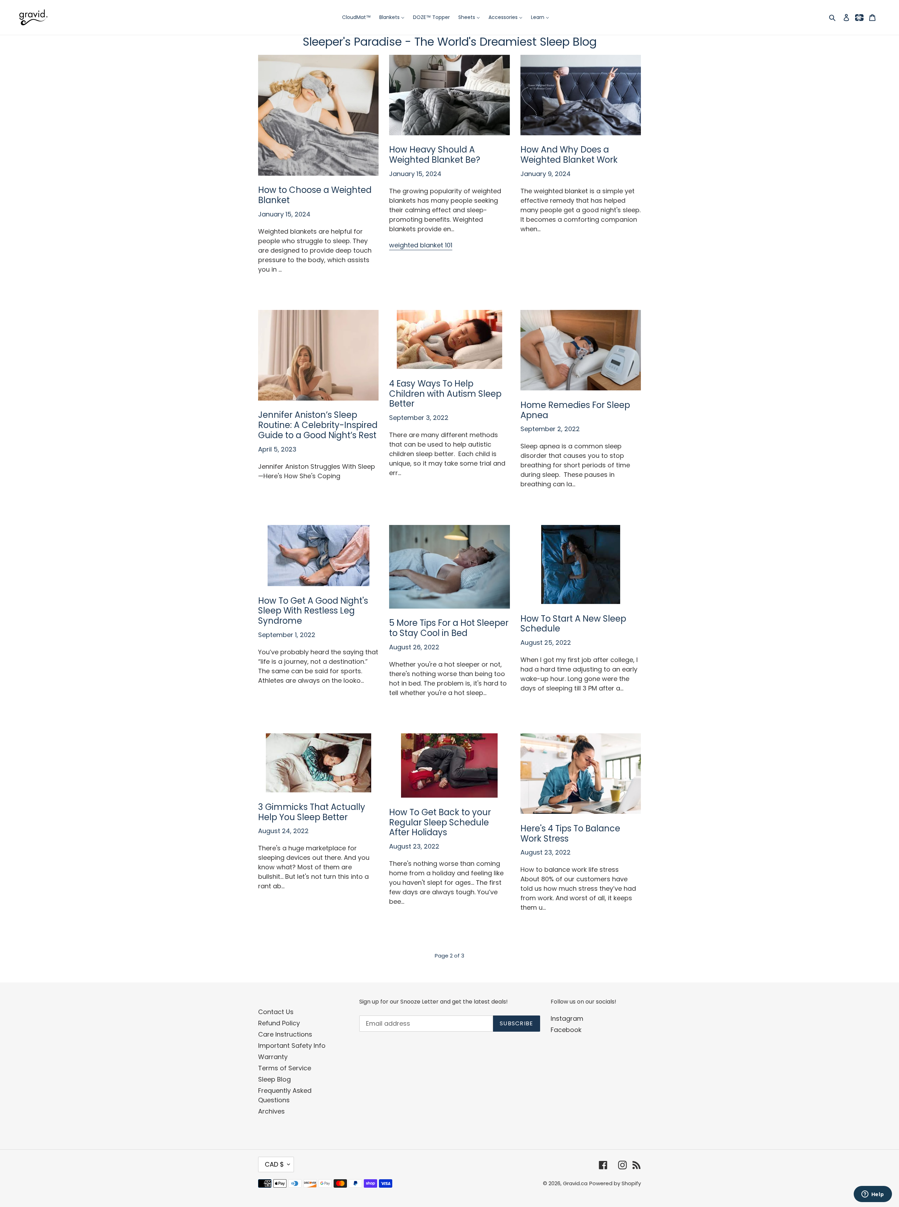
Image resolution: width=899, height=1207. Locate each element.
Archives (271, 1111)
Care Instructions (285, 1034)
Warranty (273, 1056)
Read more (275, 285)
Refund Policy (279, 1023)
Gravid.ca (575, 1183)
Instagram (567, 1018)
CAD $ (274, 1164)
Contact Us (276, 1011)
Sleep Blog (274, 1079)
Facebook (566, 1029)
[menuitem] (356, 17)
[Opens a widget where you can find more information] (872, 1194)
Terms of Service (284, 1068)
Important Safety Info (292, 1045)
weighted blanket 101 (420, 245)
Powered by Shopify (615, 1183)
